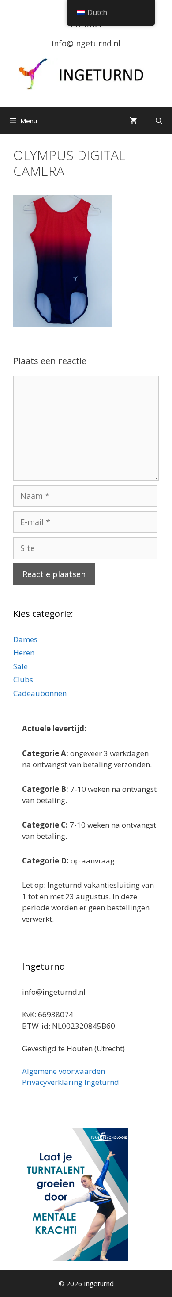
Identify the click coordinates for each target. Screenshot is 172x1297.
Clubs (23, 679)
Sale (20, 666)
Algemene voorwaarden (63, 1071)
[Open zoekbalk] (159, 120)
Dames (25, 639)
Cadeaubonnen (40, 693)
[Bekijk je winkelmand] (133, 120)
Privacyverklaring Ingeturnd (70, 1082)
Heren (23, 652)
